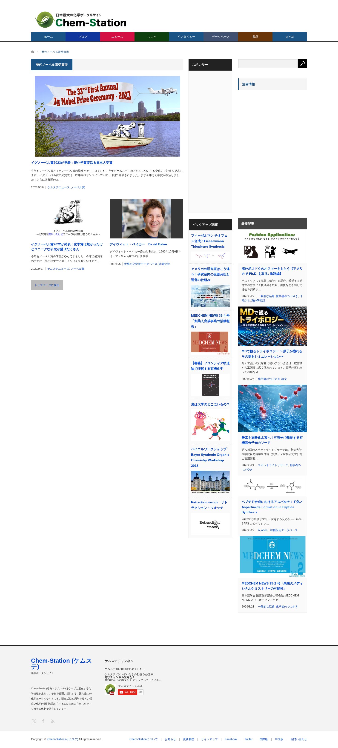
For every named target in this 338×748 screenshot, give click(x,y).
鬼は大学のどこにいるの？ (210, 404)
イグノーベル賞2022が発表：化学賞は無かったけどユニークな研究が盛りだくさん (67, 246)
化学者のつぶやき (287, 296)
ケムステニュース (59, 187)
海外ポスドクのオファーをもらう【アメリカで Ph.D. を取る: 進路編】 (272, 271)
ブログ (82, 36)
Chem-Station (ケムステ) (61, 663)
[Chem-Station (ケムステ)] (81, 19)
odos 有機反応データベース (279, 530)
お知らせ (170, 739)
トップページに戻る (46, 285)
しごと (151, 36)
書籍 (255, 36)
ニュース (117, 36)
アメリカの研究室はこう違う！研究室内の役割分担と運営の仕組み (210, 274)
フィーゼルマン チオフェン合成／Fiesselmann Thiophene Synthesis (209, 241)
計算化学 (164, 264)
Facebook (231, 739)
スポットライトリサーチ (273, 465)
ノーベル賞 (78, 187)
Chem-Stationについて (143, 739)
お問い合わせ (298, 739)
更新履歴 (188, 739)
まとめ (289, 36)
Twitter (248, 739)
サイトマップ (209, 739)
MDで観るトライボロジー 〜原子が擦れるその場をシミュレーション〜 (272, 353)
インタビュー (186, 36)
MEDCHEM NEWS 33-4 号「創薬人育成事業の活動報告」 (210, 321)
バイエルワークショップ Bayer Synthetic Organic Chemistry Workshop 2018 (210, 457)
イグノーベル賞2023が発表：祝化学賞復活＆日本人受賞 (71, 162)
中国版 (279, 739)
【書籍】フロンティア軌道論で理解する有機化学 (210, 365)
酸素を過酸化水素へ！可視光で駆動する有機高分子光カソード (272, 440)
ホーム (48, 36)
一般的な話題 (266, 296)
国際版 (264, 739)
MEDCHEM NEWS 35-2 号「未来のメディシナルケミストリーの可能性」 (272, 586)
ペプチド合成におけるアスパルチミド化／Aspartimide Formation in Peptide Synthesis (272, 507)
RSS (52, 721)
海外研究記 (258, 300)
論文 (284, 379)
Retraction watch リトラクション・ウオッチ (209, 505)
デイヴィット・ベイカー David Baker (138, 244)
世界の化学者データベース (140, 264)
